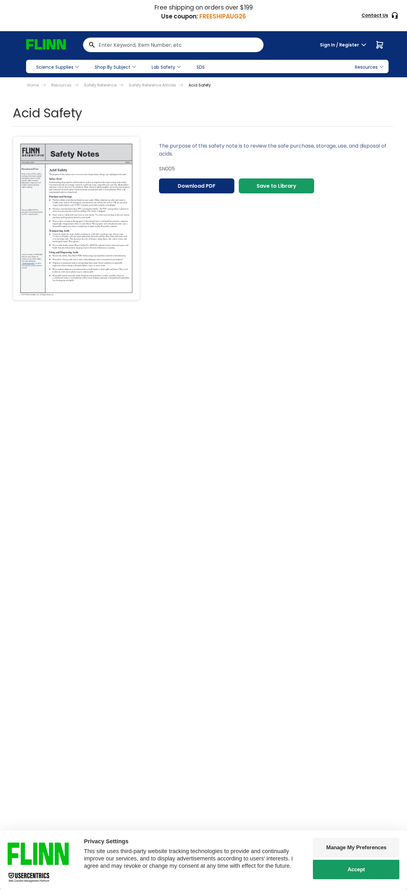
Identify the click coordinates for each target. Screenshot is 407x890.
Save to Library (276, 186)
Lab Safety (163, 67)
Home (33, 85)
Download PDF (197, 186)
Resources (61, 85)
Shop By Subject (112, 67)
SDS (201, 67)
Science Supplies (54, 67)
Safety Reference (100, 85)
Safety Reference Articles (152, 85)
